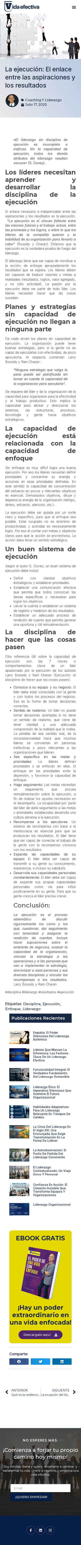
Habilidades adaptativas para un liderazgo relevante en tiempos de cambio (51, 1112)
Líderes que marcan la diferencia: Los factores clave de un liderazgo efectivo (51, 1055)
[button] (74, 7)
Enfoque (13, 1009)
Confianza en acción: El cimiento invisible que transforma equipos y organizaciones (50, 1190)
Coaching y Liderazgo (43, 100)
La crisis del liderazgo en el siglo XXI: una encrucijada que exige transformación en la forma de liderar (52, 1133)
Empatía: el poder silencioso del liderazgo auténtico (51, 1036)
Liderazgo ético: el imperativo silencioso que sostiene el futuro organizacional (52, 1092)
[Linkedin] (40, 1530)
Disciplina (31, 1004)
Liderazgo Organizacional (52, 1204)
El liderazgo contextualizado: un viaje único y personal (52, 1170)
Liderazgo (31, 1009)
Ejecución (51, 1004)
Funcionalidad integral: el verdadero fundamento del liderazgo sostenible (51, 1073)
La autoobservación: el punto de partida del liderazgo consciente (49, 1153)
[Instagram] (50, 1530)
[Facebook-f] (31, 1530)
